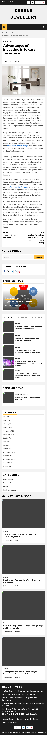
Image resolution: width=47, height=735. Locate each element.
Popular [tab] (23, 317)
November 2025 (8, 435)
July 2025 (6, 442)
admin (17, 61)
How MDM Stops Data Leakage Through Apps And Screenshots (27, 351)
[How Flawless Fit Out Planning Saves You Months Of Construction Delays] (8, 374)
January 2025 (7, 449)
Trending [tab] (37, 317)
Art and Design (7, 41)
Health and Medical (21, 394)
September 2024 (9, 452)
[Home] (4, 27)
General (17, 323)
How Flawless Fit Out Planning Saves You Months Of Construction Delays (28, 375)
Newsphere (30, 733)
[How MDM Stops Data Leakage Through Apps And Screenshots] (8, 350)
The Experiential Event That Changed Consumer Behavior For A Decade (28, 363)
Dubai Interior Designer (19, 187)
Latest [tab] (9, 317)
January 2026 (7, 428)
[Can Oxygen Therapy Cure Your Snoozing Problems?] (8, 338)
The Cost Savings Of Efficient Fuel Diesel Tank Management (28, 327)
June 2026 (6, 420)
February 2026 (8, 424)
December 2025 (8, 431)
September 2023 (9, 459)
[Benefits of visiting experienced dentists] (8, 397)
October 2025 (7, 438)
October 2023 (7, 456)
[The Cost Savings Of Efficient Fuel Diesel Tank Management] (8, 326)
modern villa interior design (17, 146)
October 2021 (7, 466)
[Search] (43, 27)
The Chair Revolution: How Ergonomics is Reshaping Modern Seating (35, 237)
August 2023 (7, 463)
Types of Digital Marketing (9, 235)
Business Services (11, 298)
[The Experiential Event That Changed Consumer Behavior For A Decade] (8, 362)
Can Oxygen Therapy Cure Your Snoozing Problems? (27, 339)
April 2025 (6, 445)
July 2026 (6, 417)
